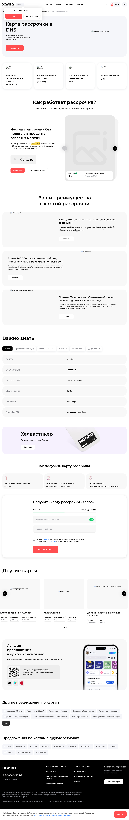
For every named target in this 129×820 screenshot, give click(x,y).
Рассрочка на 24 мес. (37, 170)
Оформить (15, 48)
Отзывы (77, 781)
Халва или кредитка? (82, 767)
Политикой (52, 541)
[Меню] (124, 4)
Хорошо (120, 814)
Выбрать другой (32, 16)
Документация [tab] (94, 349)
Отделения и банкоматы (83, 776)
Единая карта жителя (54, 784)
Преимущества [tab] (77, 349)
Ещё (6, 723)
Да (14, 16)
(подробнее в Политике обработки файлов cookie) (53, 815)
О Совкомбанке (80, 771)
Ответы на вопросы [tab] (46, 349)
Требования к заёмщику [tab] (24, 349)
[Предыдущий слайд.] (64, 148)
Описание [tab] (63, 349)
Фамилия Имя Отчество (47, 519)
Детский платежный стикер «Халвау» (57, 777)
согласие (46, 539)
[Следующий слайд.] (115, 148)
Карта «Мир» (51, 771)
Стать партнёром (113, 782)
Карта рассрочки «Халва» (56, 767)
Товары (49, 4)
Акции (58, 4)
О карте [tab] (7, 349)
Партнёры (69, 4)
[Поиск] (106, 4)
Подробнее (17, 170)
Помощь (80, 4)
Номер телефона (44, 529)
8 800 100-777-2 (12, 775)
